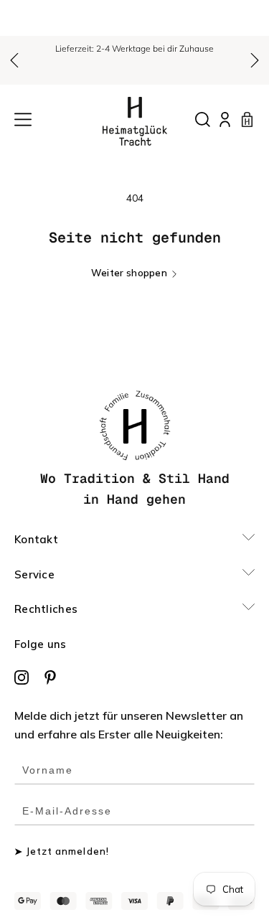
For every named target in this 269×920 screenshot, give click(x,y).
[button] (14, 60)
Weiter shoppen (129, 273)
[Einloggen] (224, 119)
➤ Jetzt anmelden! (61, 851)
